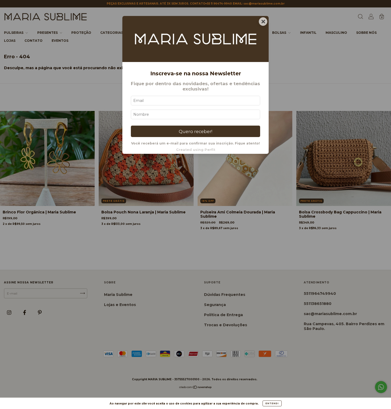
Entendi (272, 403)
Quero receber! (195, 131)
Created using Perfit (195, 150)
